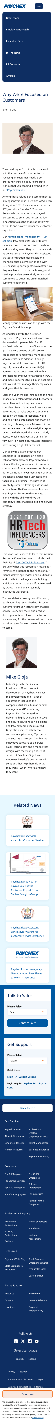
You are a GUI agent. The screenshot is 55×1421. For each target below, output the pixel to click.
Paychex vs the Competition (36, 1202)
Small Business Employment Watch (39, 1261)
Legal (41, 1379)
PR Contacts (13, 64)
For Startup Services (15, 1180)
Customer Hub (36, 1275)
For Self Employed (14, 1174)
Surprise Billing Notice (19, 1386)
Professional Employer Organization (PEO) (38, 1133)
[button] (49, 6)
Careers (9, 1300)
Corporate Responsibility (36, 1309)
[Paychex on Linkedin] (16, 1341)
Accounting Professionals (11, 1223)
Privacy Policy (38, 1417)
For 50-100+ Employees (35, 1176)
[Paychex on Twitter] (23, 1341)
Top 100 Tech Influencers (30, 562)
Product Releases (37, 1268)
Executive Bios (14, 41)
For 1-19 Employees (15, 1187)
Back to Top (27, 1108)
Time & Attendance (14, 1136)
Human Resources (14, 1149)
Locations (10, 1307)
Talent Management (39, 1142)
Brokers (9, 1241)
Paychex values (16, 190)
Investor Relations (38, 1300)
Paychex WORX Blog (15, 1259)
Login (39, 6)
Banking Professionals (11, 1233)
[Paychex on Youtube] (36, 1341)
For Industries (36, 1193)
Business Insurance (39, 1149)
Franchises (34, 1228)
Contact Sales (27, 1023)
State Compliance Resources (14, 1267)
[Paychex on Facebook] (30, 1341)
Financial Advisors (38, 1221)
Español (32, 1358)
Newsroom (12, 18)
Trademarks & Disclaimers (21, 1379)
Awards (10, 75)
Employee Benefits (14, 1142)
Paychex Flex (30, 1083)
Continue (27, 1394)
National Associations (35, 1237)
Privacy (11, 1371)
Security (22, 1371)
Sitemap (38, 1386)
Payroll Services (13, 1129)
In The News (13, 52)
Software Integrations (35, 1186)
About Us (9, 1293)
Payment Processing (39, 1156)
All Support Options (26, 1076)
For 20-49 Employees (15, 1194)
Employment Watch (17, 29)
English (20, 1358)
